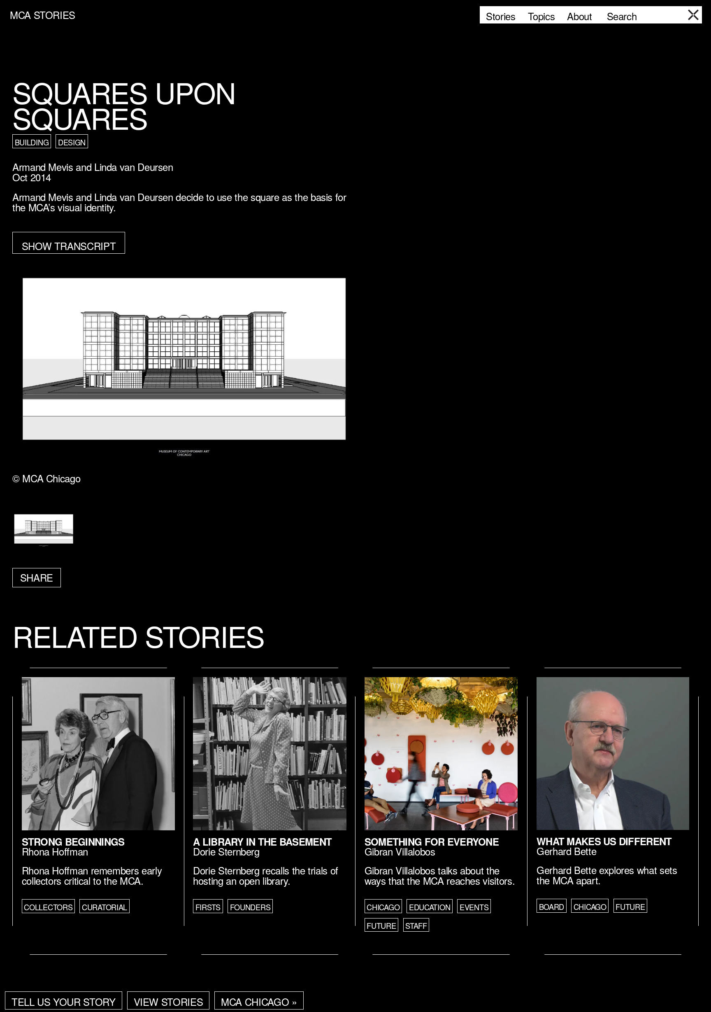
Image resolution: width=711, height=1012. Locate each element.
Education (430, 907)
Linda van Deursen (133, 166)
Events (474, 907)
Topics (541, 16)
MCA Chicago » (259, 1001)
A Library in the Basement (262, 841)
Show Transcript (69, 245)
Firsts (208, 907)
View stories (168, 1001)
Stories (500, 16)
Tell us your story (64, 1001)
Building (32, 142)
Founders (250, 907)
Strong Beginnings (73, 841)
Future (381, 925)
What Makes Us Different (604, 841)
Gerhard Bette (566, 851)
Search (622, 16)
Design (72, 142)
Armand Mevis (42, 166)
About (579, 16)
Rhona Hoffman (55, 851)
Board (552, 906)
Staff (416, 925)
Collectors (48, 907)
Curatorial (104, 907)
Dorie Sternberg (226, 851)
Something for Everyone (432, 841)
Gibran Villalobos (400, 851)
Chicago (383, 907)
